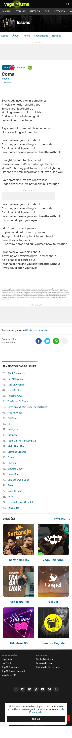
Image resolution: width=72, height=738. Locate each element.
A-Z (47, 11)
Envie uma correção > (37, 330)
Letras (4, 35)
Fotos (27, 35)
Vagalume (16, 4)
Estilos (35, 11)
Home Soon (14, 474)
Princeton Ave (15, 396)
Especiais (7, 659)
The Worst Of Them (18, 401)
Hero (10, 496)
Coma (11, 457)
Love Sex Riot (15, 390)
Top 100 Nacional (11, 667)
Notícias (59, 11)
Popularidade (41, 35)
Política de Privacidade (48, 667)
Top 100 (20, 11)
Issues (23, 22)
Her (9, 424)
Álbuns (16, 35)
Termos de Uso (44, 663)
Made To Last (15, 491)
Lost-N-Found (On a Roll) (21, 502)
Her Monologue (16, 379)
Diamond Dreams (17, 452)
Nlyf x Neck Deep (17, 446)
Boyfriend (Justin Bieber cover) (27, 407)
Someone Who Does (18, 480)
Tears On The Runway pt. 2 (22, 440)
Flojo (10, 485)
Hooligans (13, 429)
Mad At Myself (15, 412)
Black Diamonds (16, 373)
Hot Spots (7, 663)
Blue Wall (12, 463)
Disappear (13, 435)
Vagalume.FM (61, 519)
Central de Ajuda (45, 659)
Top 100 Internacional (13, 671)
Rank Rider (13, 508)
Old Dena (12, 418)
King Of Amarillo (16, 384)
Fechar (36, 719)
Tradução (21, 67)
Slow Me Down (15, 468)
